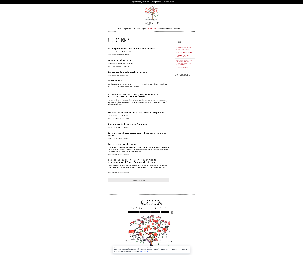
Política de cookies (144, 251)
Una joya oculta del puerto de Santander (127, 124)
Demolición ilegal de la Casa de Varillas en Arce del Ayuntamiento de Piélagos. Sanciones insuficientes (132, 160)
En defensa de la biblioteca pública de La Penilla (183, 56)
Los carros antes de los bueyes (122, 144)
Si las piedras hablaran (182, 67)
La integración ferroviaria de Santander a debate (131, 48)
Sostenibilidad (115, 80)
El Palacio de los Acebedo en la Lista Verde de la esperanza (136, 112)
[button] (182, 28)
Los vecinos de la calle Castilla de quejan (127, 71)
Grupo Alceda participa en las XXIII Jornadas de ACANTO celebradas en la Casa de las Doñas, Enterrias (184, 62)
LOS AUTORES (155, 212)
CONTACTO (165, 212)
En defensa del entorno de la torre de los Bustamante (183, 48)
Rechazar (174, 249)
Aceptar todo (164, 249)
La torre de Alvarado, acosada (184, 52)
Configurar (184, 249)
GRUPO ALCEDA (145, 212)
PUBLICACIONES (134, 212)
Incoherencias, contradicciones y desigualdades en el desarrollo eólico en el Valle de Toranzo (133, 95)
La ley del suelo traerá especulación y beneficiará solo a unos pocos (137, 133)
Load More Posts (138, 180)
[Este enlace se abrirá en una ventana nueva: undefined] (172, 212)
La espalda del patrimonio (120, 60)
